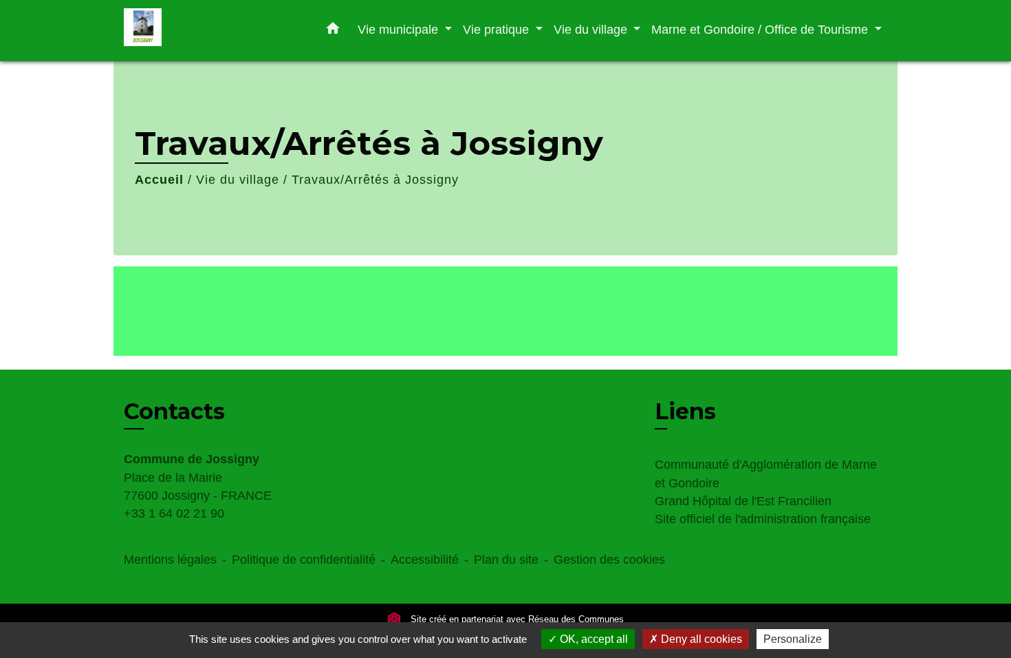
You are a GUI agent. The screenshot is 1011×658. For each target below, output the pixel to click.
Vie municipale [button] (400, 29)
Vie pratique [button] (497, 29)
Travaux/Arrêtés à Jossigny (375, 180)
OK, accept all (592, 639)
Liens (685, 411)
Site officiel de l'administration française (763, 519)
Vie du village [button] (592, 29)
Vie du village (237, 180)
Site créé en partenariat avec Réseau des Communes (516, 619)
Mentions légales (170, 559)
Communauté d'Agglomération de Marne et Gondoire (766, 473)
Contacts (174, 412)
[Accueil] (210, 30)
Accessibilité (425, 559)
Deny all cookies (700, 639)
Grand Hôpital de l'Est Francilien (743, 501)
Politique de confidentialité (304, 559)
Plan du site (506, 559)
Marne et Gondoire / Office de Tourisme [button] (761, 29)
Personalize (792, 639)
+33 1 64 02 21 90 (174, 513)
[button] (333, 30)
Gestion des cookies (609, 559)
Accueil (159, 180)
